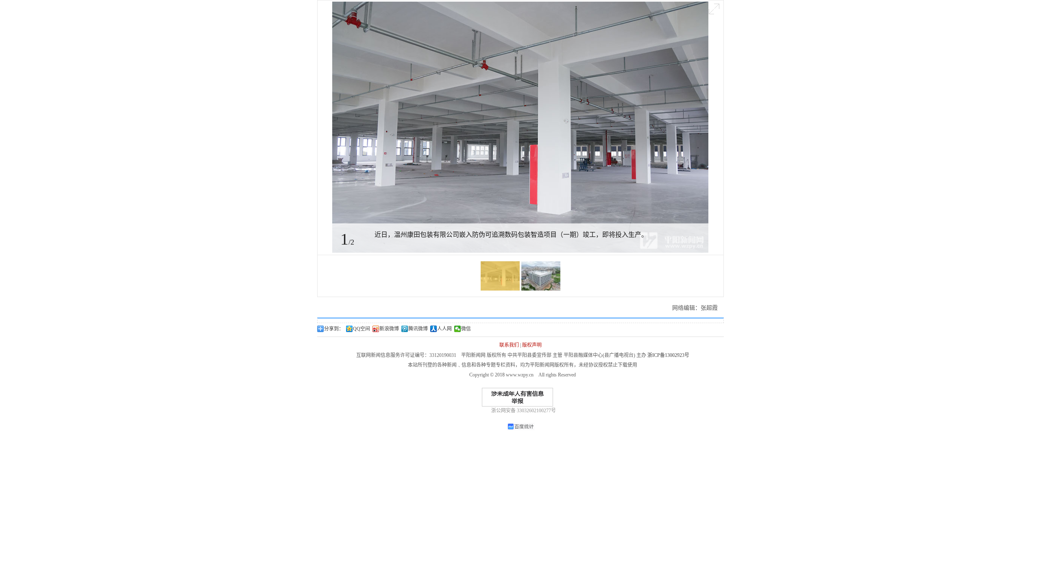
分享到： (334, 329)
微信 (466, 329)
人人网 (444, 329)
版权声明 (532, 345)
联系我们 (509, 345)
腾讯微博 (418, 329)
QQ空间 (361, 329)
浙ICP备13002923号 (668, 355)
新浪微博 (389, 329)
